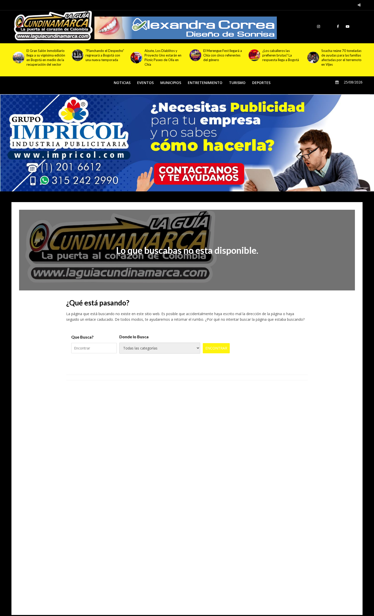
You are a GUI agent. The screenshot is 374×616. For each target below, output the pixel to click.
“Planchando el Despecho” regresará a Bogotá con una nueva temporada (104, 55)
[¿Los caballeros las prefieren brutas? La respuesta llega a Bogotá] (254, 55)
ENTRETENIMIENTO (205, 82)
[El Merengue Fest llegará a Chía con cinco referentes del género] (195, 55)
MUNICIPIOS (170, 82)
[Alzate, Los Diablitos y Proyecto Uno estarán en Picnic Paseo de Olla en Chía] (136, 57)
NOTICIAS (122, 82)
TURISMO (237, 82)
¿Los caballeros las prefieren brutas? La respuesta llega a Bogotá (280, 55)
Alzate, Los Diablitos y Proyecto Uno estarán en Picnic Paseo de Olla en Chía (163, 57)
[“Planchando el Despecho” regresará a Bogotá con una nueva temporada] (77, 55)
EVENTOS (145, 82)
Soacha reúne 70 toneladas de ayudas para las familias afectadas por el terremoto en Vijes (341, 57)
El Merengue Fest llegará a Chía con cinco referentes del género (222, 55)
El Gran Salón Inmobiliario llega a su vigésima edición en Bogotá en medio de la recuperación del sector (45, 57)
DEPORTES (261, 82)
